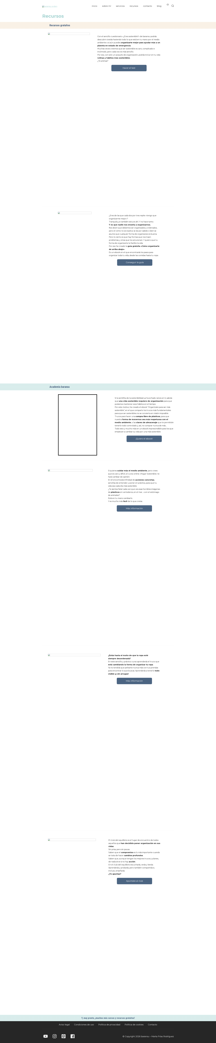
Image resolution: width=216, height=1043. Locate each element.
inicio (94, 6)
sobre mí (106, 6)
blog (159, 6)
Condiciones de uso (84, 1024)
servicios (120, 6)
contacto (147, 6)
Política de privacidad (109, 1024)
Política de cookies (134, 1024)
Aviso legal (64, 1024)
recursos (134, 6)
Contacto (152, 1024)
